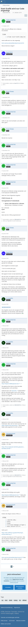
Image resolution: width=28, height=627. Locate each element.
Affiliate (24, 600)
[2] (4, 521)
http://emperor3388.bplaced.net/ (10, 383)
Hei (20, 600)
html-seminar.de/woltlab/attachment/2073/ (13, 43)
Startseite (14, 390)
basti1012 (16, 83)
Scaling (15, 600)
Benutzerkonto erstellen (20, 587)
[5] (4, 526)
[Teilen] (25, 15)
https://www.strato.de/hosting (9, 425)
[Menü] (26, 2)
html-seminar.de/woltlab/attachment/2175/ (13, 557)
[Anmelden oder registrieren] (22, 2)
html (6, 600)
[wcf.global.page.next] (16, 566)
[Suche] (18, 2)
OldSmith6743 (6, 12)
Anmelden (8, 587)
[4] (4, 525)
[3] (4, 523)
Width (10, 600)
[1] (4, 37)
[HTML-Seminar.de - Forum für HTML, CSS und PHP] (2, 2)
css (2, 600)
